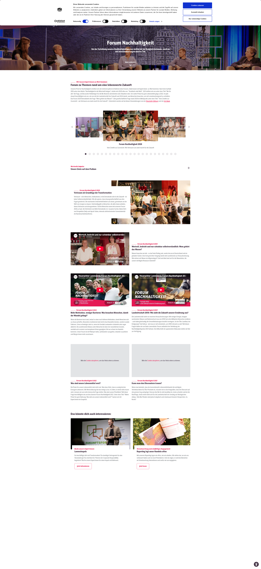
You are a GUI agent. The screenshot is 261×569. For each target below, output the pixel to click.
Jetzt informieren (83, 466)
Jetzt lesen (143, 466)
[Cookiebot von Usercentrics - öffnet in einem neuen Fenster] (60, 21)
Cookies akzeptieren (92, 361)
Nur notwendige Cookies (197, 19)
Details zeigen (154, 21)
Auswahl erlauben (197, 12)
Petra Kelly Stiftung (152, 101)
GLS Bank (167, 101)
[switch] (105, 21)
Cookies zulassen (197, 5)
